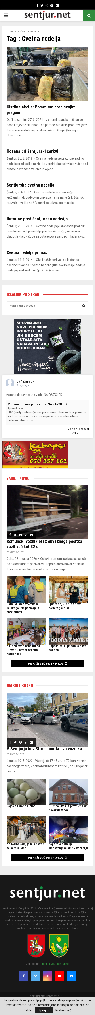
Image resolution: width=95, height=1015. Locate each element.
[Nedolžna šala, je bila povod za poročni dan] (26, 829)
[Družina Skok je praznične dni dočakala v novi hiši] (68, 792)
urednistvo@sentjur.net (55, 963)
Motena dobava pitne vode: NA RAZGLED (37, 404)
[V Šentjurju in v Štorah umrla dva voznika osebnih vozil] (47, 720)
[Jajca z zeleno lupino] (26, 792)
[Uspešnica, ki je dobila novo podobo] (68, 631)
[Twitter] (35, 976)
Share (74, 432)
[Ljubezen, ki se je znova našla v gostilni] (68, 589)
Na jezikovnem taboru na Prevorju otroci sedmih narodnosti (23, 650)
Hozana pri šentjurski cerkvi (32, 151)
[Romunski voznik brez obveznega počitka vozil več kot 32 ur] (47, 512)
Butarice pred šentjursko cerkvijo (37, 218)
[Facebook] (23, 976)
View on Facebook (78, 429)
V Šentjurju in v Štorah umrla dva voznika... (46, 748)
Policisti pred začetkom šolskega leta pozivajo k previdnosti (23, 608)
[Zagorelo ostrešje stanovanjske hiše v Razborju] (68, 829)
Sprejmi (43, 1010)
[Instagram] (47, 976)
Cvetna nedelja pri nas (27, 252)
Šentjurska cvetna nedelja (30, 185)
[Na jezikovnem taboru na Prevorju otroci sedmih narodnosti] (26, 631)
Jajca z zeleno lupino (21, 806)
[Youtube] (59, 976)
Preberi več (63, 1010)
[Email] (71, 976)
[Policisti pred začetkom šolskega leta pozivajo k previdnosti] (26, 589)
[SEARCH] (83, 305)
